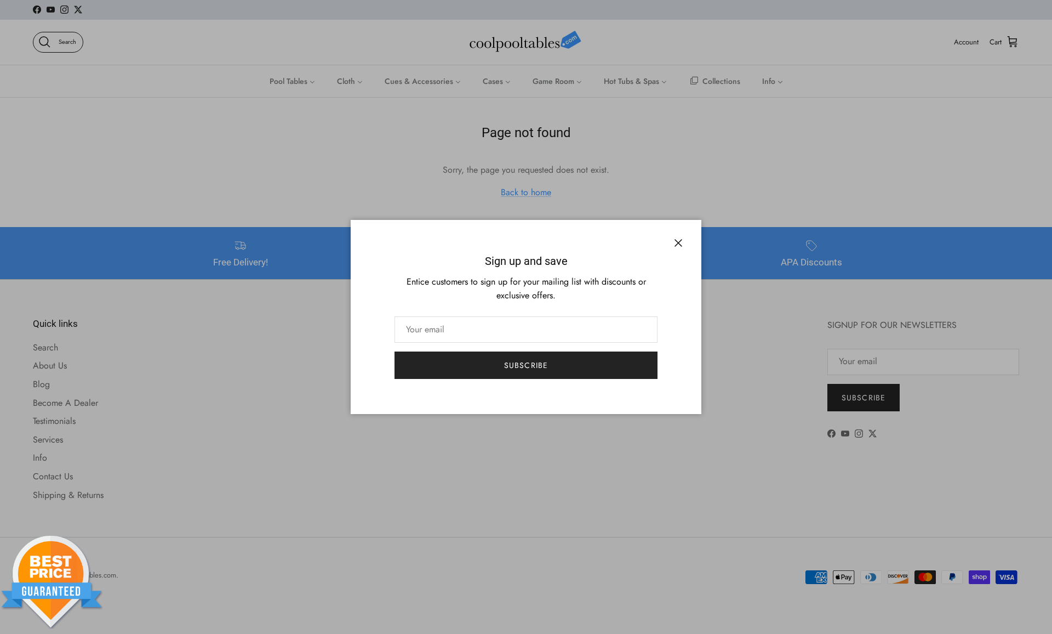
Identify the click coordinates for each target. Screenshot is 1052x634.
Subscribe (526, 365)
